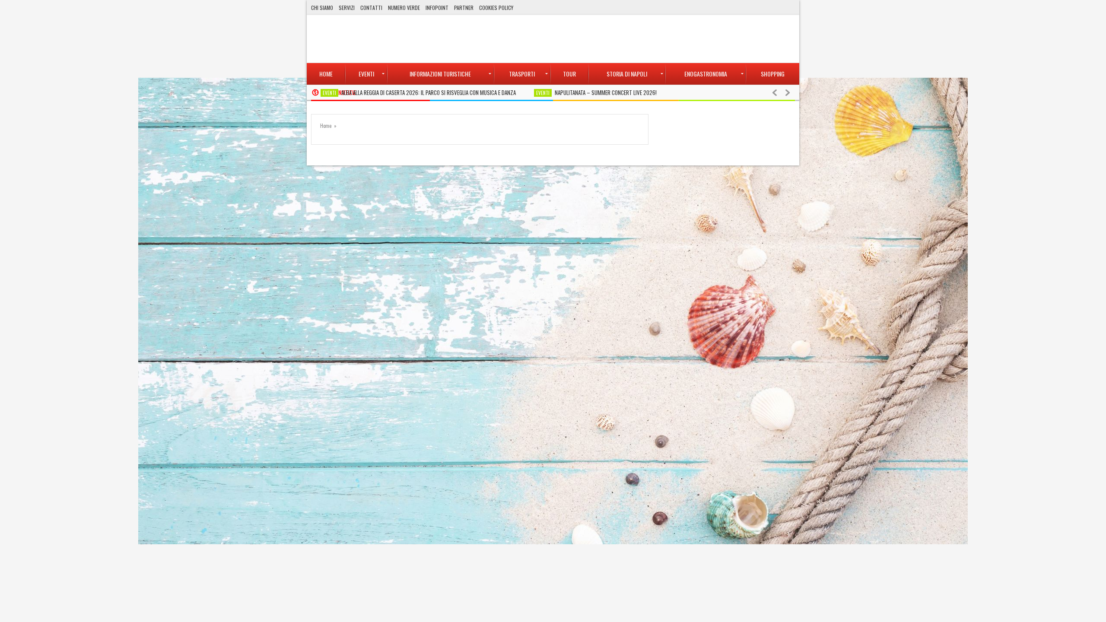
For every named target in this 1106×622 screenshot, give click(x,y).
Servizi (347, 7)
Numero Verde (404, 7)
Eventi (329, 92)
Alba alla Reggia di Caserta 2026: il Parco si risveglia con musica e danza (428, 92)
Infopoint (437, 7)
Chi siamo (322, 7)
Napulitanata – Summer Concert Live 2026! (606, 92)
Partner (464, 7)
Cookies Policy (496, 7)
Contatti (371, 7)
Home (325, 125)
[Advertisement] (637, 38)
